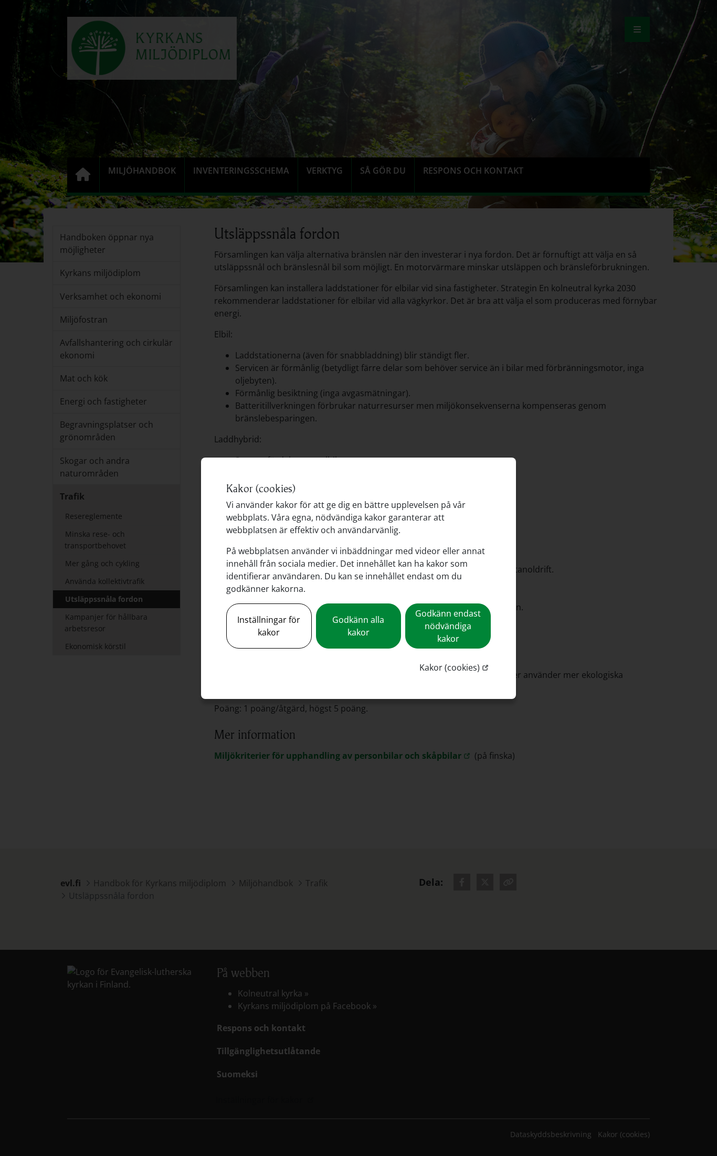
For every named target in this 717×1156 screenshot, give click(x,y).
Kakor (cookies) (455, 667)
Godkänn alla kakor (358, 626)
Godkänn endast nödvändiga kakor (448, 626)
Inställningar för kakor (268, 626)
